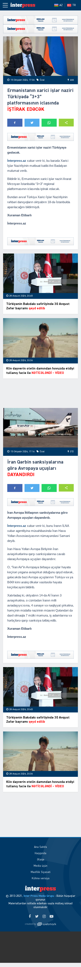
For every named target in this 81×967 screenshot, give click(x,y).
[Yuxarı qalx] (69, 955)
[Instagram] (44, 916)
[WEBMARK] (40, 924)
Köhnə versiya (40, 878)
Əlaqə (40, 859)
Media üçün (40, 865)
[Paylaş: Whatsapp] (49, 123)
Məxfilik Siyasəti (40, 872)
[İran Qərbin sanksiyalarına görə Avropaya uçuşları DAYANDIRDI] (40, 427)
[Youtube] (51, 916)
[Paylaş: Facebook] (14, 123)
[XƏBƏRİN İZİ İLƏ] (22, 5)
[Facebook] (29, 916)
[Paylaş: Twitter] (32, 123)
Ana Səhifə (40, 847)
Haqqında (40, 853)
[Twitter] (36, 916)
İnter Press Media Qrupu (38, 895)
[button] (66, 122)
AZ (61, 5)
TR (74, 5)
